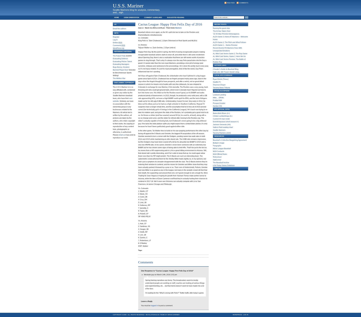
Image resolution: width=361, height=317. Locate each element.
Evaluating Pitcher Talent (122, 61)
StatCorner (217, 160)
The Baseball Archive (221, 163)
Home (116, 17)
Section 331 (217, 106)
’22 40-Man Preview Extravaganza (226, 34)
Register (116, 37)
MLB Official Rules (220, 154)
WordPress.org (118, 48)
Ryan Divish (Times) (220, 79)
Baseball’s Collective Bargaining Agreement (230, 140)
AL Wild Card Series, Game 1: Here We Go (229, 56)
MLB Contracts (218, 151)
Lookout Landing (219, 95)
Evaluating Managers (121, 64)
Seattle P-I (217, 82)
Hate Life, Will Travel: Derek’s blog (226, 72)
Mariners (178, 28)
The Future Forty (119, 56)
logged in (154, 306)
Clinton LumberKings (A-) (222, 116)
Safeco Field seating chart (223, 127)
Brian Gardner (174, 314)
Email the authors (119, 29)
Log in (115, 40)
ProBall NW (217, 100)
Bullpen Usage (218, 143)
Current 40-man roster (221, 119)
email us (122, 135)
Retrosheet (217, 157)
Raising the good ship (221, 28)
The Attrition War (119, 78)
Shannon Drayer (219, 85)
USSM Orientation (131, 17)
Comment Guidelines (153, 17)
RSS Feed (231, 3)
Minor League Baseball (222, 149)
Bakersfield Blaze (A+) (221, 113)
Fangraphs (217, 146)
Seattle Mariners (219, 130)
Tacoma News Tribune (221, 88)
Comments (243, 3)
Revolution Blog (152, 314)
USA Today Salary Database (224, 165)
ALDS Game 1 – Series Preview (225, 45)
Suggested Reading (175, 17)
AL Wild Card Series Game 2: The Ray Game (230, 54)
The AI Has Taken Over (221, 31)
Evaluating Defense (120, 59)
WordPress (237, 314)
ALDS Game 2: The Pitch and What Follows (229, 42)
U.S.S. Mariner (128, 6)
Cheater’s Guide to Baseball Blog (225, 69)
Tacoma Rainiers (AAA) (222, 133)
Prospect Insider (219, 103)
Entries (117, 43)
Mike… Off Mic (218, 98)
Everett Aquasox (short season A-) (226, 122)
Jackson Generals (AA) (222, 125)
